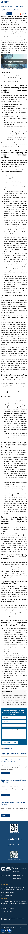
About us (10, 6)
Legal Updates (16, 10)
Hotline (3, 931)
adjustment (7, 748)
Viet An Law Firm (23, 14)
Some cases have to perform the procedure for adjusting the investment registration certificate (14, 696)
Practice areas (19, 6)
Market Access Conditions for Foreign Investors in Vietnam (14, 761)
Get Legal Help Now (10, 742)
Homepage (4, 6)
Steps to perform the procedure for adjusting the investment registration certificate (14, 699)
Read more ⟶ (5, 773)
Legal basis (5, 694)
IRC (12, 748)
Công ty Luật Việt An (20, 14)
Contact (9, 13)
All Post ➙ (24, 753)
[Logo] (5, 2)
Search (26, 14)
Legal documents (5, 10)
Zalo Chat (9, 931)
